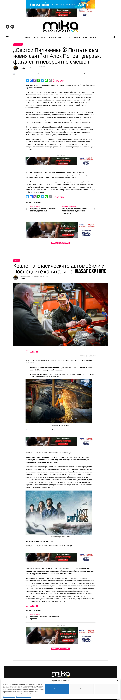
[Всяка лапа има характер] (60, 16)
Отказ (82, 689)
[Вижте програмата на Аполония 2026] (60, 8)
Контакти (93, 37)
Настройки (106, 689)
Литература (52, 37)
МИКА (23, 68)
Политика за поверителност (23, 697)
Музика (27, 37)
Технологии (76, 37)
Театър (85, 37)
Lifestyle (67, 37)
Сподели (58, 80)
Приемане (57, 689)
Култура (43, 37)
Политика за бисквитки (9, 697)
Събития (35, 37)
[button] (117, 681)
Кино (59, 37)
